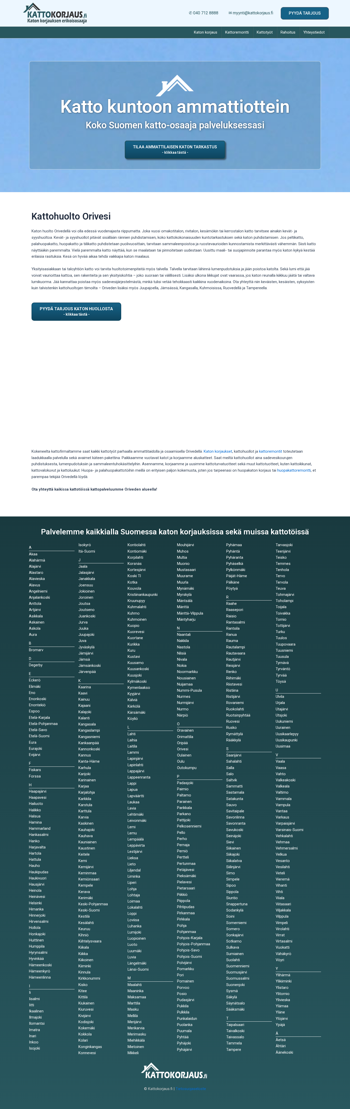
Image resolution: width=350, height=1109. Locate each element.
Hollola (34, 927)
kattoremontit (270, 451)
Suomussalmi (237, 978)
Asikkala (36, 616)
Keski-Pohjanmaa (93, 904)
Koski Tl (134, 576)
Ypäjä (280, 1024)
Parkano (184, 814)
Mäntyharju (186, 619)
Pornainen (185, 981)
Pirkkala (183, 919)
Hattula (35, 859)
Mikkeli (133, 1053)
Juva (82, 640)
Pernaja (183, 845)
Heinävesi (37, 896)
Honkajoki (37, 934)
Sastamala (235, 792)
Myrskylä (184, 594)
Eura (32, 742)
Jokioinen (86, 591)
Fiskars (35, 770)
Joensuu (85, 585)
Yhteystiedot (314, 32)
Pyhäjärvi (184, 1049)
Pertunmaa (186, 863)
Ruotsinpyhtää (238, 715)
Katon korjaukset (218, 451)
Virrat (280, 935)
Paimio (183, 789)
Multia (182, 557)
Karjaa (83, 786)
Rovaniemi (235, 702)
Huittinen (36, 940)
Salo (230, 774)
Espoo (34, 711)
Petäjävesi (185, 869)
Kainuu (84, 699)
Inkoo (33, 1042)
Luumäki (134, 951)
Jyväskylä (86, 647)
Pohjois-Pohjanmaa (193, 944)
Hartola (35, 853)
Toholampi (284, 600)
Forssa (35, 776)
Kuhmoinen (137, 619)
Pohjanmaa (186, 931)
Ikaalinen (36, 1011)
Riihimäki (233, 678)
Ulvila (280, 696)
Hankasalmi (38, 834)
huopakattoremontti (294, 470)
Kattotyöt (265, 32)
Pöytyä (232, 588)
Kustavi (134, 656)
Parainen (184, 801)
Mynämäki (185, 588)
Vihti (279, 891)
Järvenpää (87, 671)
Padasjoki (185, 783)
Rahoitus (288, 32)
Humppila (37, 946)
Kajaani (84, 705)
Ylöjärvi (282, 1018)
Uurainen (283, 727)
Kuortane (135, 638)
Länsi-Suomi (138, 969)
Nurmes (183, 696)
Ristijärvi (233, 696)
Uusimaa (283, 746)
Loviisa (133, 920)
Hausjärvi (36, 884)
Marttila (134, 1003)
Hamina (35, 822)
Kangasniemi (89, 736)
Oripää (182, 743)
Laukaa (133, 802)
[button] (305, 13)
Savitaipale (235, 811)
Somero (233, 929)
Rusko (231, 727)
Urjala (280, 702)
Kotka (132, 582)
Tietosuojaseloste (191, 1088)
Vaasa (281, 767)
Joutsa (84, 603)
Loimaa (134, 901)
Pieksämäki (186, 876)
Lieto (132, 864)
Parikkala (184, 807)
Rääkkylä (233, 740)
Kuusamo (136, 662)
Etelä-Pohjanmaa (43, 723)
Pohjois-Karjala (189, 938)
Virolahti (282, 929)
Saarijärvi (233, 755)
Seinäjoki (233, 836)
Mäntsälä (184, 600)
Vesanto (283, 860)
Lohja (132, 889)
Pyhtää (183, 1037)
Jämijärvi (85, 653)
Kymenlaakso (139, 687)
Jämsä (84, 659)
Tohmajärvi (285, 594)
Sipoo (231, 885)
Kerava (84, 891)
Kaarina (84, 687)
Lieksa (133, 858)
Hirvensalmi (38, 921)
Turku (280, 631)
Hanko (34, 841)
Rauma (232, 640)
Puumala (184, 1031)
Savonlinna (235, 817)
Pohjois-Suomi (189, 956)
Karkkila (84, 798)
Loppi (132, 913)
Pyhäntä (233, 551)
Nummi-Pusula (189, 690)
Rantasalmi (235, 622)
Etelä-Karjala (39, 717)
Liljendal (134, 870)
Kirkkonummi (89, 978)
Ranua (231, 634)
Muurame (185, 576)
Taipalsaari (235, 1024)
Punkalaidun (187, 1018)
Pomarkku (185, 969)
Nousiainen (186, 678)
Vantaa (281, 811)
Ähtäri (281, 1046)
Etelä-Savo (38, 730)
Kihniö (83, 935)
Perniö (182, 851)
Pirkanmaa (186, 913)
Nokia (182, 665)
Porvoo (183, 987)
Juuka (83, 628)
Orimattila (185, 736)
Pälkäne (232, 582)
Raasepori (234, 609)
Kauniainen (87, 842)
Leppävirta (136, 845)
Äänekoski (284, 1052)
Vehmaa (283, 842)
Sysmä (232, 991)
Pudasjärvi (185, 1000)
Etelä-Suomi (39, 736)
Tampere (233, 1049)
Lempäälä (136, 839)
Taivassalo (235, 1037)
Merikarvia (136, 1028)
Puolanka (184, 1024)
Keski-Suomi (89, 910)
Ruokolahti (235, 709)
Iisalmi (34, 999)
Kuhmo (134, 613)
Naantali (184, 634)
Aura (33, 634)
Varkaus (282, 817)
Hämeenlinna (40, 977)
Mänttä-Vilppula (190, 613)
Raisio (231, 616)
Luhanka (134, 926)
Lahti (132, 734)
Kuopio (133, 625)
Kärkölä (134, 706)
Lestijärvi (135, 851)
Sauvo (231, 805)
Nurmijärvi (185, 702)
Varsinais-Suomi (289, 829)
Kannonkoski (89, 749)
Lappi (132, 783)
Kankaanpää (88, 743)
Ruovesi (233, 721)
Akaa (33, 554)
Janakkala (86, 578)
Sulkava (232, 947)
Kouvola (134, 588)
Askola (34, 628)
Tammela (234, 1043)
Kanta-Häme (89, 761)
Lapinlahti (135, 765)
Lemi (132, 827)
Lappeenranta (139, 777)
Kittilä (83, 997)
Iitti (31, 1005)
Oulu (180, 761)
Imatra (34, 1030)
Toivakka (283, 613)
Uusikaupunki (286, 740)
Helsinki (35, 903)
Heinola (35, 890)
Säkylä (231, 997)
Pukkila (183, 1006)
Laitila (132, 746)
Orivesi (182, 749)
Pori (180, 975)
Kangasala (87, 724)
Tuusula (282, 656)
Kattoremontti (237, 32)
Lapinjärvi (135, 758)
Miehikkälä (136, 1040)
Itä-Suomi (86, 551)
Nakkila (183, 640)
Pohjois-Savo (188, 950)
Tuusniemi (284, 650)
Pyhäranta (234, 557)
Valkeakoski (285, 780)
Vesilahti (283, 867)
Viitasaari (283, 904)
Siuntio (232, 898)
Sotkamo (234, 941)
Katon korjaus (205, 32)
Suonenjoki (235, 984)
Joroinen (85, 597)
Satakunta (234, 798)
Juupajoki (86, 634)
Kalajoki (84, 712)
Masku (133, 1009)
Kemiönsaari (88, 879)
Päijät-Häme (236, 576)
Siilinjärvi (233, 867)
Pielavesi (184, 882)
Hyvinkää (36, 958)
